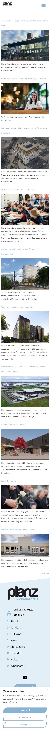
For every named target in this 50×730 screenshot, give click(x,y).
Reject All (25, 724)
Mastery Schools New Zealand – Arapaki (18, 189)
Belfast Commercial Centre (13, 425)
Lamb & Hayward (8, 481)
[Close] (47, 689)
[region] (25, 708)
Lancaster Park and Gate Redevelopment (19, 530)
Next (45, 574)
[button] (43, 5)
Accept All (25, 710)
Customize (25, 717)
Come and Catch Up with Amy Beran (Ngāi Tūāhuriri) (24, 79)
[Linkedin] (25, 677)
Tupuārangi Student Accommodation (17, 307)
